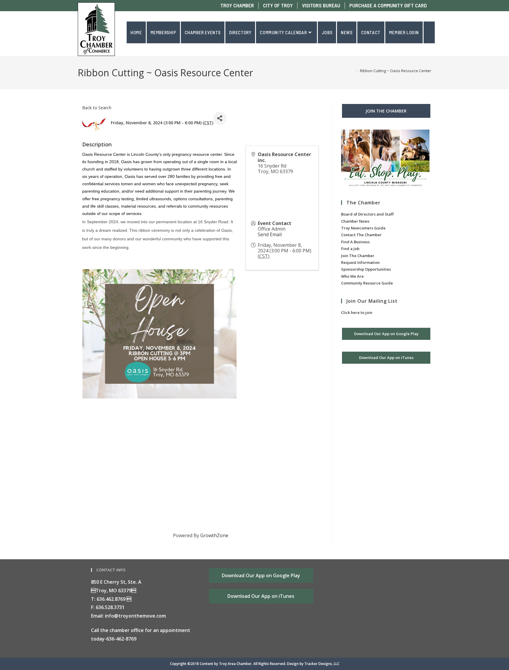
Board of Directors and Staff (367, 214)
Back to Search (96, 107)
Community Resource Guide (367, 283)
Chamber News (355, 221)
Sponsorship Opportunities (366, 269)
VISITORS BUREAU (321, 5)
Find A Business (355, 241)
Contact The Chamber (361, 234)
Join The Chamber (357, 255)
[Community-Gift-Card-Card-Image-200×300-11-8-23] (385, 159)
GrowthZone (214, 535)
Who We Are (352, 276)
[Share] (220, 118)
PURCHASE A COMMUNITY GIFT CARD (388, 5)
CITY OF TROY (278, 5)
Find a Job (350, 248)
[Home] (352, 70)
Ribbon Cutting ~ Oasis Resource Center (395, 70)
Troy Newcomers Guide (363, 228)
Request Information (360, 262)
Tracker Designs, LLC (321, 663)
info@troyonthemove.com (135, 616)
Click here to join (356, 312)
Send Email (270, 234)
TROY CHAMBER (237, 5)
